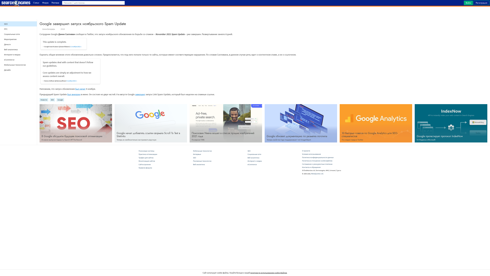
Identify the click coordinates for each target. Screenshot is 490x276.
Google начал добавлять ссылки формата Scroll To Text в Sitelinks (148, 134)
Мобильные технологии (15, 65)
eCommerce (9, 59)
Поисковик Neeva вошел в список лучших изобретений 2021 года (223, 134)
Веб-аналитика (11, 49)
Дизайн (7, 70)
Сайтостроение (145, 164)
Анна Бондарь (48, 29)
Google (60, 100)
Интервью (197, 154)
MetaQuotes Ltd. (317, 173)
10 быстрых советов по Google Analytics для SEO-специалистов (370, 134)
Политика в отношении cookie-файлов (317, 161)
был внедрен (73, 94)
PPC (6, 29)
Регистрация (481, 2)
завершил (140, 94)
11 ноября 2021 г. (76, 47)
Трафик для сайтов (146, 158)
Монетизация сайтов (147, 161)
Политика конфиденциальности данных (318, 157)
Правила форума (145, 168)
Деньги (7, 44)
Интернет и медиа (12, 54)
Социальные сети (12, 34)
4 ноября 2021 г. (71, 81)
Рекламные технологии (202, 161)
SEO (6, 24)
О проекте (306, 151)
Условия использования (311, 154)
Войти (468, 2)
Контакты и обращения (311, 167)
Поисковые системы (146, 151)
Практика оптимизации (148, 154)
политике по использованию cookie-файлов (268, 273)
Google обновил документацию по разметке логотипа (297, 136)
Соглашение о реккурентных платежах (317, 164)
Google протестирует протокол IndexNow (440, 136)
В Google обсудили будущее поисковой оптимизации (72, 136)
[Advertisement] (245, 13)
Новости (44, 100)
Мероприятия (10, 39)
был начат (80, 88)
